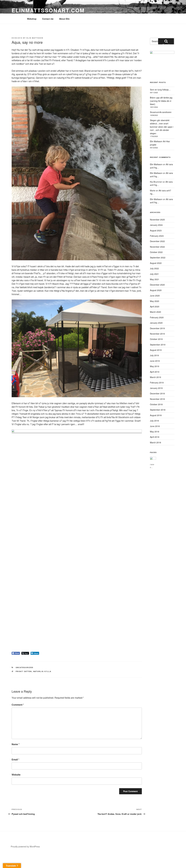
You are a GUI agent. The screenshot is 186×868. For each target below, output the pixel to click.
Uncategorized (24, 667)
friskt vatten (24, 671)
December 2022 (157, 241)
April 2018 (154, 436)
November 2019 (157, 333)
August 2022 (156, 263)
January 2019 (156, 388)
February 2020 (157, 317)
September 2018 (157, 409)
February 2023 (157, 235)
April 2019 (154, 371)
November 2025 (157, 219)
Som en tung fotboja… (160, 89)
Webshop (31, 18)
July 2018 (154, 420)
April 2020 (154, 306)
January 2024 (156, 224)
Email (15, 759)
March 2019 (155, 377)
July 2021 (154, 273)
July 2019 (154, 355)
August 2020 (156, 290)
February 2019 (157, 382)
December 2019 (157, 328)
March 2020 (155, 311)
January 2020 (156, 322)
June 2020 (155, 295)
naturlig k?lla (42, 671)
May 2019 (154, 366)
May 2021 (154, 279)
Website (16, 774)
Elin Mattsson (34, 38)
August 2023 (156, 230)
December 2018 (157, 393)
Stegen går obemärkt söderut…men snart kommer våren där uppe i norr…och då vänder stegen (161, 127)
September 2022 (157, 257)
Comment (18, 704)
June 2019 (155, 360)
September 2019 (157, 344)
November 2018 (157, 399)
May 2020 (154, 301)
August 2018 (156, 415)
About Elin (64, 18)
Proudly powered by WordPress (25, 846)
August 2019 (156, 350)
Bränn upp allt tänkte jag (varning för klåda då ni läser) (161, 101)
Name (15, 744)
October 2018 (156, 404)
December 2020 (157, 284)
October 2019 (156, 339)
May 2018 (154, 431)
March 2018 (155, 442)
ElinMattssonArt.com (48, 10)
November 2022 (157, 246)
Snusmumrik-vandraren (160, 112)
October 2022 (156, 252)
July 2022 (154, 268)
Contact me (47, 18)
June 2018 (155, 426)
